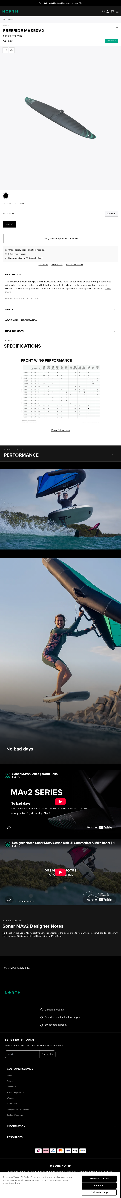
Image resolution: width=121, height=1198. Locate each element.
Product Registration (15, 1092)
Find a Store (12, 1104)
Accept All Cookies (99, 1178)
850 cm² (9, 224)
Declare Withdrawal (15, 1115)
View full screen (60, 430)
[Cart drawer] (112, 11)
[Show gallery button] (5, 50)
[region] (60, 1185)
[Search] (104, 11)
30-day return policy (17, 254)
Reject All (99, 1185)
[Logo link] (9, 11)
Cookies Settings (99, 1192)
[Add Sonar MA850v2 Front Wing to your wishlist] (116, 26)
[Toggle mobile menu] (118, 11)
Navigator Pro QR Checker (18, 1109)
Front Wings (8, 19)
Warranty (10, 1098)
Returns (10, 1081)
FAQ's (9, 1075)
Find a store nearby (74, 264)
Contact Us (11, 1087)
